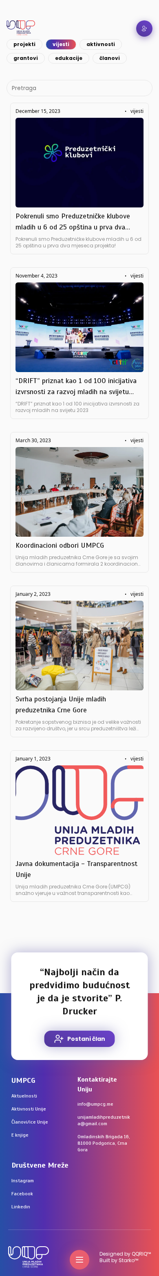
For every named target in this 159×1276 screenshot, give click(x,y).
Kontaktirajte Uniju (97, 1084)
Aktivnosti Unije (28, 1109)
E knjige (20, 1135)
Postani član (86, 1039)
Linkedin (20, 1207)
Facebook (22, 1194)
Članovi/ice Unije (29, 1122)
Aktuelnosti (24, 1096)
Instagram (22, 1180)
